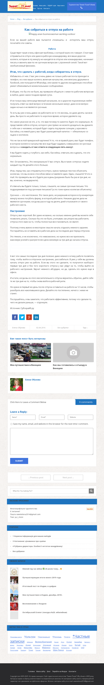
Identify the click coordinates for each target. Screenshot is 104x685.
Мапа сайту (42, 5)
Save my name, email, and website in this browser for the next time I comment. (50, 423)
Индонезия (37, 645)
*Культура (29, 636)
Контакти (47, 8)
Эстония (69, 650)
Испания (56, 645)
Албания (30, 642)
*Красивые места (16, 637)
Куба (84, 645)
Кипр (70, 645)
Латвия (12, 648)
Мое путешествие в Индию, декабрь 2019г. (42, 595)
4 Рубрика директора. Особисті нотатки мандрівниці (37, 546)
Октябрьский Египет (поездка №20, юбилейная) (44, 612)
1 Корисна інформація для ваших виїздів (32, 536)
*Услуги (67, 637)
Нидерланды (65, 648)
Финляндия (47, 650)
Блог (34, 8)
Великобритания (43, 641)
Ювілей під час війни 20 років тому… (41, 569)
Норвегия (75, 648)
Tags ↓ (85, 327)
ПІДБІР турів (52, 5)
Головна (35, 5)
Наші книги (60, 5)
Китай (77, 645)
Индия (28, 645)
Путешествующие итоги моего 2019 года (41, 577)
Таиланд (23, 650)
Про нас (39, 8)
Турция (38, 650)
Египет (69, 642)
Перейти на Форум (59, 671)
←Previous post (35, 477)
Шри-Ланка (58, 650)
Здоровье (20, 645)
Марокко (46, 647)
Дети (62, 642)
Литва (19, 648)
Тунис (31, 650)
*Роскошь (57, 637)
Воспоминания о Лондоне (34, 603)
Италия (64, 645)
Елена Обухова (18, 327)
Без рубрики (63, 327)
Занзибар (78, 642)
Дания (56, 642)
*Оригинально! (44, 637)
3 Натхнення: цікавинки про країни (29, 541)
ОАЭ (82, 648)
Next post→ (68, 477)
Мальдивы (28, 648)
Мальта (37, 648)
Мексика (56, 648)
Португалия (14, 650)
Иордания (47, 645)
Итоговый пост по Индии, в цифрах (39, 586)
